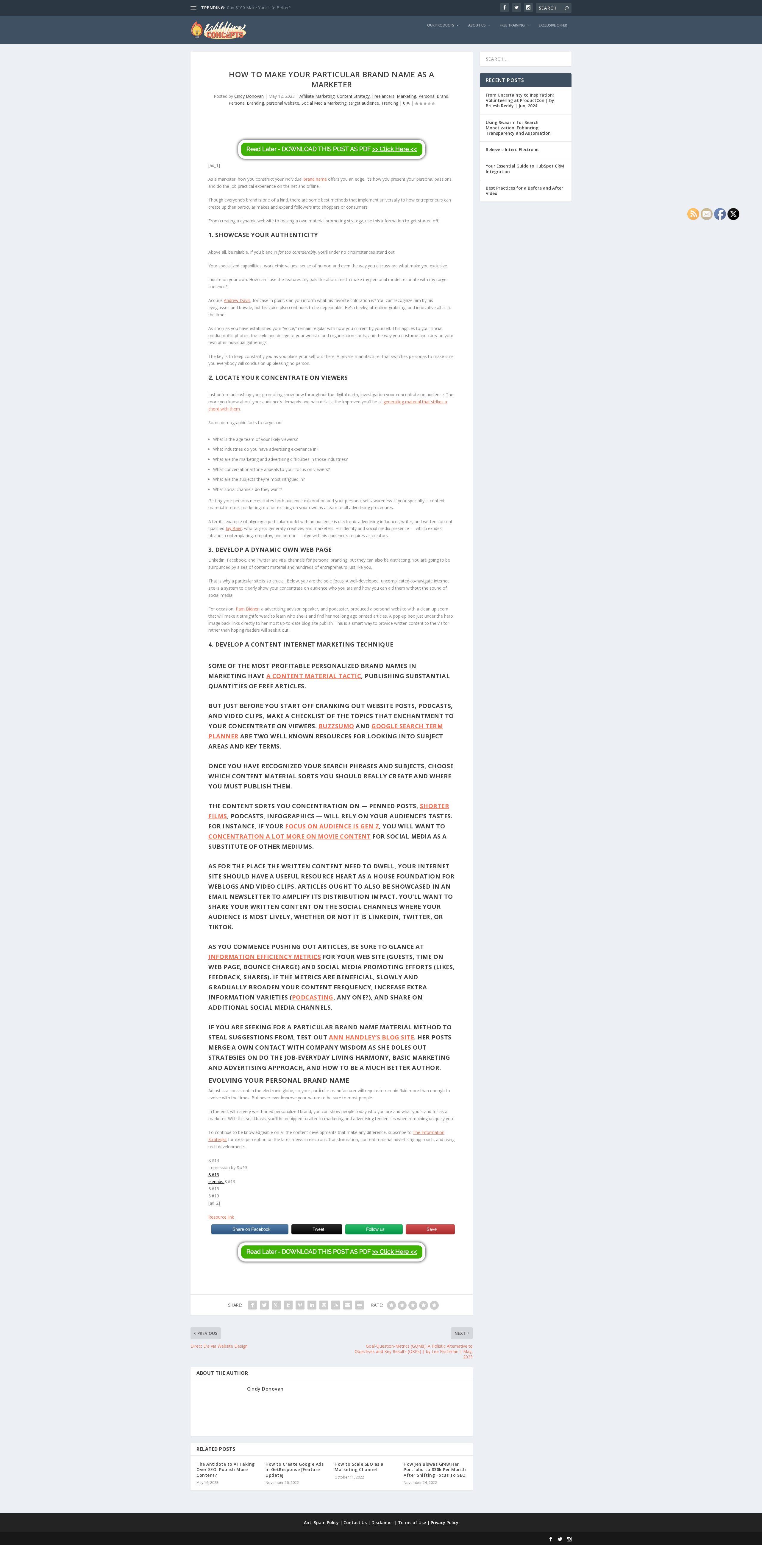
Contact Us (355, 1522)
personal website (282, 103)
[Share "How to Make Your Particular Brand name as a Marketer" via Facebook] (252, 1305)
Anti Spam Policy (321, 1522)
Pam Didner (247, 609)
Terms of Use (412, 1522)
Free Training (512, 25)
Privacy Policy (444, 1522)
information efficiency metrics (264, 957)
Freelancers (383, 96)
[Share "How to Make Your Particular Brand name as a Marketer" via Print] (360, 1305)
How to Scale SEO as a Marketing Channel (359, 1466)
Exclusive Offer (553, 25)
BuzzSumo (336, 726)
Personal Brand (433, 96)
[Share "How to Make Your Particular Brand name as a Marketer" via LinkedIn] (312, 1305)
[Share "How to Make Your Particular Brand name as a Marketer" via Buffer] (324, 1305)
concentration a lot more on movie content (289, 836)
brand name (315, 179)
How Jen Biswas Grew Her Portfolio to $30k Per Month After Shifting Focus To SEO (435, 1469)
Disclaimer (382, 1522)
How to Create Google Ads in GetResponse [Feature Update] (295, 1469)
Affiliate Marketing (317, 96)
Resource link (221, 1217)
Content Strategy (353, 96)
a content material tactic (313, 676)
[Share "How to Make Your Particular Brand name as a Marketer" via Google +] (276, 1305)
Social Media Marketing (324, 103)
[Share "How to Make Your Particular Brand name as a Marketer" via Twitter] (264, 1305)
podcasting (312, 997)
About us (477, 25)
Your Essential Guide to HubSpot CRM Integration (525, 168)
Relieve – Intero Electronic (512, 149)
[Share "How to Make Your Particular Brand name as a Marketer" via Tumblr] (288, 1305)
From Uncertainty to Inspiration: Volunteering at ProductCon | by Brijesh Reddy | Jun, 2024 (520, 100)
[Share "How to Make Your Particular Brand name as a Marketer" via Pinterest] (300, 1305)
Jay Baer (234, 528)
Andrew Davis (237, 300)
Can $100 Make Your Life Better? (259, 7)
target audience (364, 103)
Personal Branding (246, 103)
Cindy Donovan (249, 96)
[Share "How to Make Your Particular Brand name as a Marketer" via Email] (348, 1305)
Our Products (440, 25)
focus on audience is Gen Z (332, 826)
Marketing (406, 96)
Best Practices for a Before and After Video (524, 190)
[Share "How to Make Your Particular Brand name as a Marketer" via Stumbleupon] (336, 1305)
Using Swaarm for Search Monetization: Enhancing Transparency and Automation (518, 128)
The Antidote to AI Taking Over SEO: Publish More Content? (225, 1469)
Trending (389, 103)
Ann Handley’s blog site (371, 1037)
